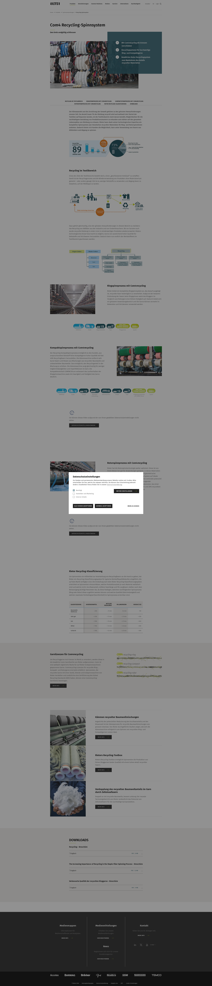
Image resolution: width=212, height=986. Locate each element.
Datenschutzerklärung (114, 485)
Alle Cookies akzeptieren (83, 506)
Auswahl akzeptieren (103, 506)
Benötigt (79, 490)
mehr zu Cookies (133, 506)
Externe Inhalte (81, 497)
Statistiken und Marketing (85, 494)
